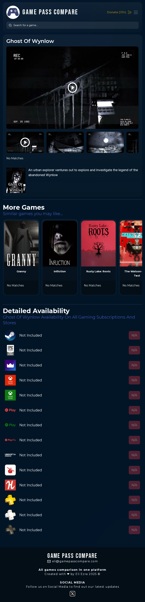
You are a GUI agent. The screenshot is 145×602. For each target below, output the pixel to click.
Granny (21, 271)
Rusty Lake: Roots (98, 271)
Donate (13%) (116, 12)
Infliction (60, 271)
